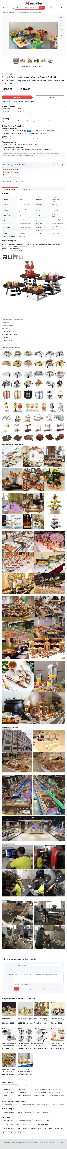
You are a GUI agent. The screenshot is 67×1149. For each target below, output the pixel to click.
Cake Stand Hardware (43, 1124)
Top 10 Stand (48, 1129)
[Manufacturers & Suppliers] (33, 3)
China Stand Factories (9, 1120)
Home (3, 12)
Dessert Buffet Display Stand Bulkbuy (13, 1133)
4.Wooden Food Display (55, 1089)
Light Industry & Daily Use (12, 12)
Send (16, 989)
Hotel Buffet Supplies (8, 1112)
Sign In (4, 181)
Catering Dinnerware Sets (43, 1112)
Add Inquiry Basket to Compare (33, 66)
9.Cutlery (4, 1095)
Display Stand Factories (25, 1120)
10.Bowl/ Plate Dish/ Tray (24, 1095)
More (3, 1136)
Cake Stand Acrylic (36, 1129)
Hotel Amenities (24, 12)
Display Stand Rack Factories (11, 1124)
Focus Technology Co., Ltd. (22, 1142)
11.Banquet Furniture (39, 1095)
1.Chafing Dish (6, 1089)
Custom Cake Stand (28, 1124)
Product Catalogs (26, 1086)
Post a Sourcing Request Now (52, 989)
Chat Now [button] (51, 97)
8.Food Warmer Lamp (55, 1092)
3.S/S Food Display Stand (40, 1089)
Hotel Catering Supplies (35, 12)
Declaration (51, 1142)
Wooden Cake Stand (8, 1129)
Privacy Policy (59, 1142)
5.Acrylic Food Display (8, 1092)
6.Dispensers (21, 1092)
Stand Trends (59, 1129)
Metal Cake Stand (22, 1129)
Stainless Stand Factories (42, 1120)
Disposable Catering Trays (25, 1112)
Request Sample (29, 101)
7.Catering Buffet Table (40, 1092)
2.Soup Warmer (22, 1089)
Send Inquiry (17, 97)
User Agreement (43, 1142)
